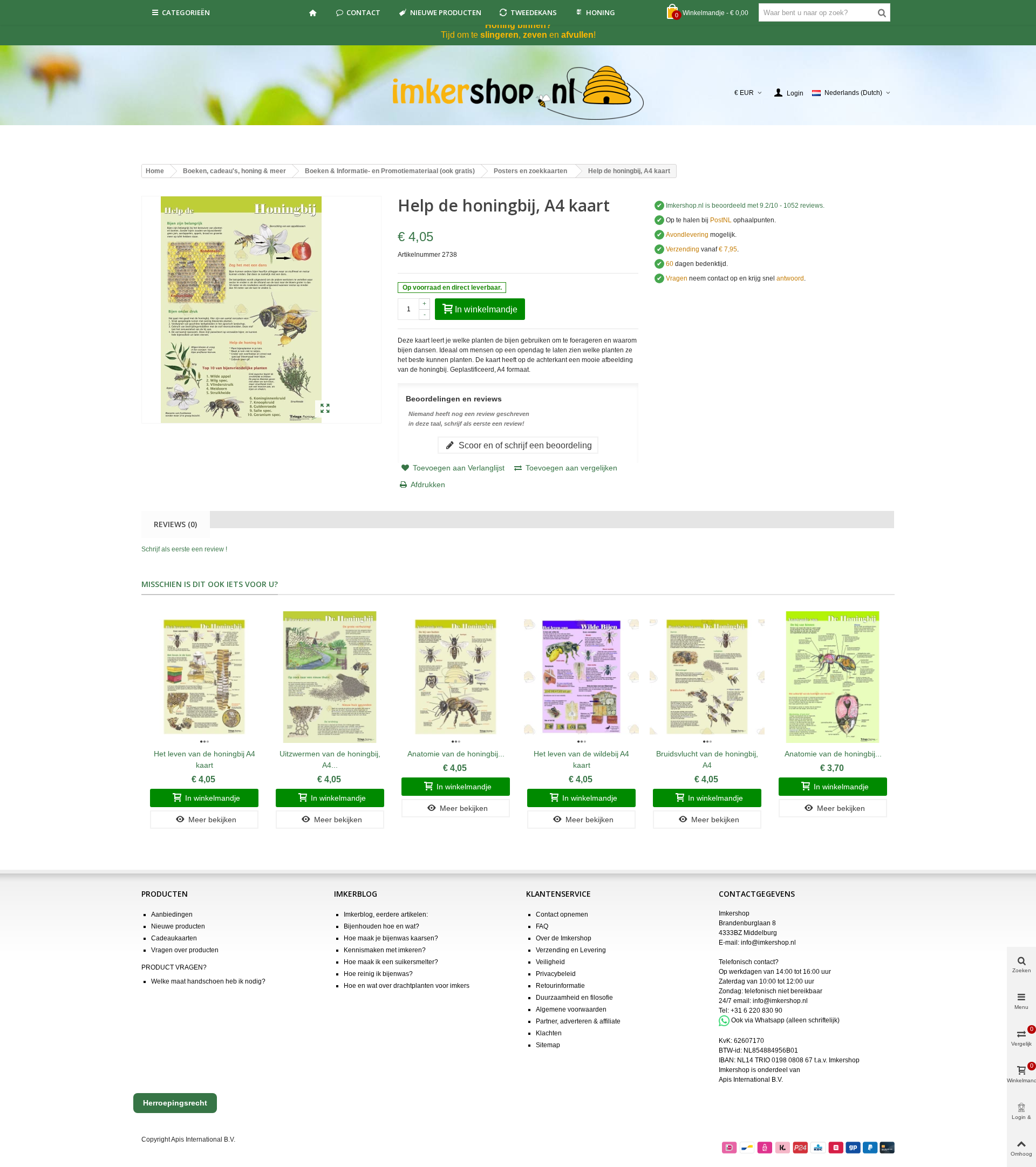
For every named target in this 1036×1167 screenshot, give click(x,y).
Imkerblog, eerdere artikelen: (386, 914)
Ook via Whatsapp (758, 1020)
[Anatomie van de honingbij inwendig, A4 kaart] (832, 676)
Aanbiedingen (172, 914)
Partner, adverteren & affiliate (578, 1021)
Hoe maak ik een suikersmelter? (391, 962)
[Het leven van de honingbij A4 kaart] (204, 676)
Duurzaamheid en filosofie (574, 997)
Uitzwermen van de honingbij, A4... (330, 759)
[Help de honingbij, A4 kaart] (325, 409)
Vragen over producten (185, 950)
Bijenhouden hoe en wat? (381, 926)
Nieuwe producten (445, 12)
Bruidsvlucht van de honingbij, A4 (707, 759)
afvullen (577, 34)
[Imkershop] (518, 93)
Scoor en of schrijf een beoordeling (524, 445)
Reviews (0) (175, 524)
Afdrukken (428, 484)
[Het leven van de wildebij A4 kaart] (581, 676)
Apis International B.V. (751, 1079)
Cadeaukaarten (174, 938)
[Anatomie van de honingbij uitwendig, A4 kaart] (455, 676)
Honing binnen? (518, 25)
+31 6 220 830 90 (756, 1010)
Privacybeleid (556, 974)
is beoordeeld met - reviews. (745, 205)
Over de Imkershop (563, 938)
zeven (535, 34)
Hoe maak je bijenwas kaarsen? (391, 938)
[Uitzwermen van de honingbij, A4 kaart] (329, 676)
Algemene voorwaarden (571, 1009)
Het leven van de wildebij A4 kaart (581, 759)
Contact (363, 12)
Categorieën (186, 12)
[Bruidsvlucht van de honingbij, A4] (707, 676)
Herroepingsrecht (175, 1102)
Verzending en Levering (571, 950)
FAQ (542, 926)
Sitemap (548, 1045)
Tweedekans (533, 12)
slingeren (499, 34)
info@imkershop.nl (768, 942)
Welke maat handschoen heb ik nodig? (208, 981)
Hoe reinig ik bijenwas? (378, 974)
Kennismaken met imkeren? (385, 950)
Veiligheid (550, 962)
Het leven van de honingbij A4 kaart (204, 759)
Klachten (549, 1033)
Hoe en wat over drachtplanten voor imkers (406, 985)
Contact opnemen (562, 914)
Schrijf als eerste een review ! (184, 549)
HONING (600, 12)
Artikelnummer (419, 254)
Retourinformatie (560, 985)
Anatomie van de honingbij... (456, 753)
